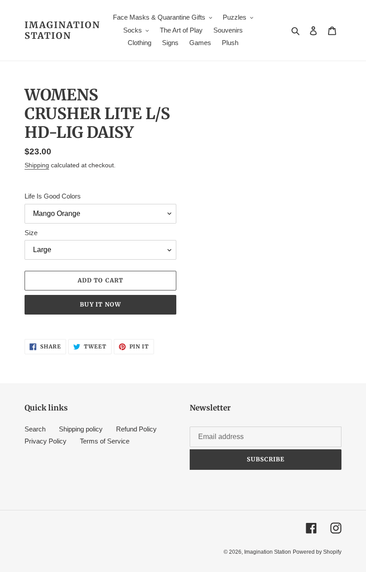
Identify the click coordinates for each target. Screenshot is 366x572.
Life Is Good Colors (53, 196)
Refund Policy (136, 429)
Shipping (37, 165)
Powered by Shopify (317, 552)
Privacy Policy (46, 441)
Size (31, 232)
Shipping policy (81, 429)
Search (35, 429)
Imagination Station (62, 30)
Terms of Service (104, 441)
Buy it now (100, 304)
